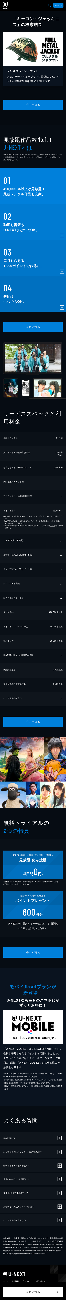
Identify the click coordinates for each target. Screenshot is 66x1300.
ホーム (5, 1281)
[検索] (49, 5)
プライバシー (27, 1281)
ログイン (58, 5)
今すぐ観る (33, 105)
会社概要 (15, 1281)
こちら (52, 525)
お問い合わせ (41, 1281)
